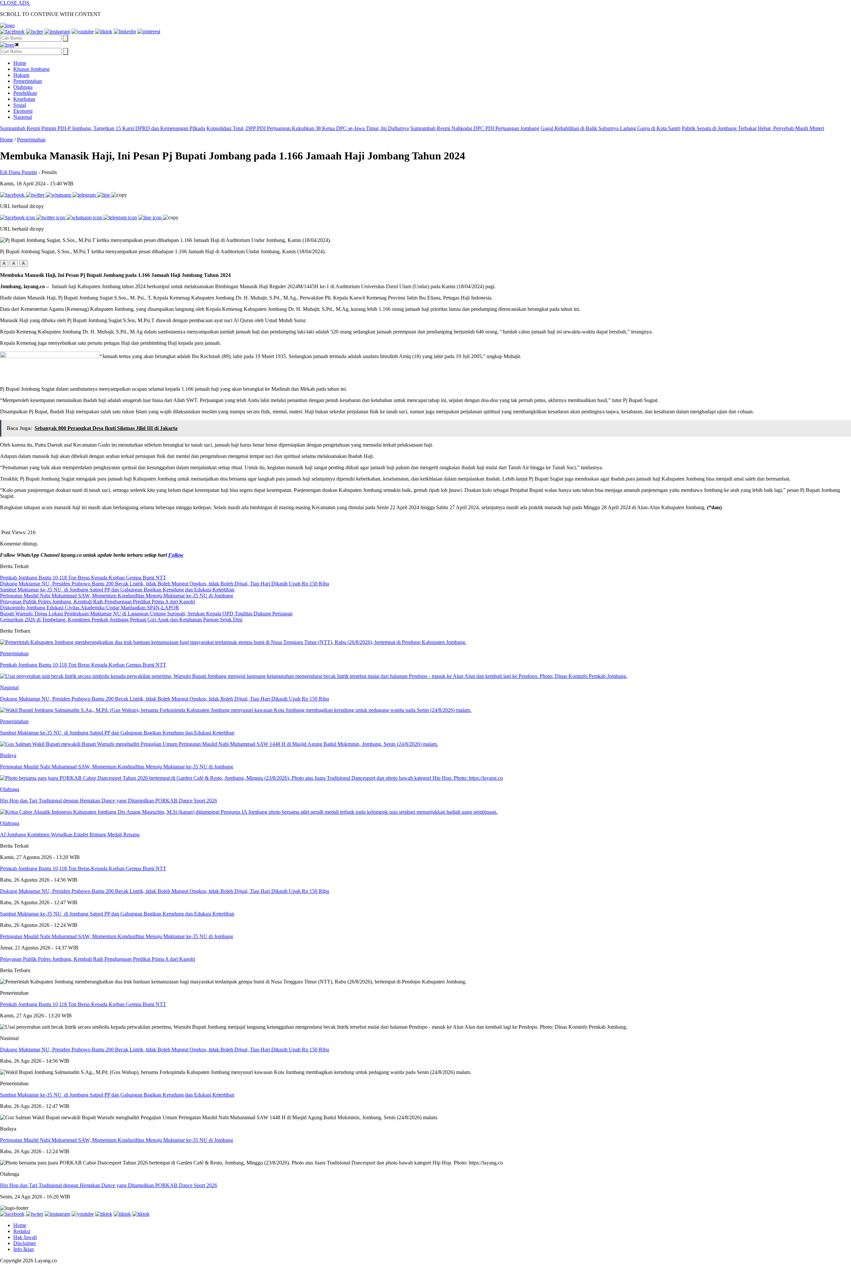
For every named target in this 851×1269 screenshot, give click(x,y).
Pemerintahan (27, 81)
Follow (175, 555)
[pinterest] (148, 31)
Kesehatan (24, 99)
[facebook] (12, 31)
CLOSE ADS (15, 3)
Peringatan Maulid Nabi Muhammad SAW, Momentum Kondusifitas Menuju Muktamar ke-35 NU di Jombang (116, 1140)
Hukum (21, 75)
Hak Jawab (25, 1237)
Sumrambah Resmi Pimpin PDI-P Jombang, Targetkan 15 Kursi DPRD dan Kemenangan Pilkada (102, 128)
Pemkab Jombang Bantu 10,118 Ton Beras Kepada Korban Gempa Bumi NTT (83, 1004)
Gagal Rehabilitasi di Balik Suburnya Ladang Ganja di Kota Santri (610, 128)
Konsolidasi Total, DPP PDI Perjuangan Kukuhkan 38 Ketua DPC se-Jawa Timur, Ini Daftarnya (307, 128)
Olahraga (23, 87)
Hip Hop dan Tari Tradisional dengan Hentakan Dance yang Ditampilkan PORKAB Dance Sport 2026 (108, 1185)
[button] (4, 263)
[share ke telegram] (84, 195)
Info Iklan (23, 1249)
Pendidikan (25, 93)
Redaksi (21, 1231)
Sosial (19, 105)
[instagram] (57, 31)
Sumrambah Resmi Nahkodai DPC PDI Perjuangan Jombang (474, 128)
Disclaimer (24, 1243)
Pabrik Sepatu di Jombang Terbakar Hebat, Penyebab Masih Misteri (753, 128)
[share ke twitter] (36, 195)
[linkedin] (125, 31)
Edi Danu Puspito (18, 172)
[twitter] (34, 31)
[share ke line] (104, 195)
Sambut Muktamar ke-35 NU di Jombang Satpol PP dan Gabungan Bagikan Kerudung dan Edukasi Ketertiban (117, 1095)
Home (19, 63)
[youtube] (82, 31)
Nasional (22, 117)
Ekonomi (23, 111)
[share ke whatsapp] (59, 195)
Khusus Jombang (31, 69)
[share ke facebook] (13, 195)
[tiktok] (103, 31)
